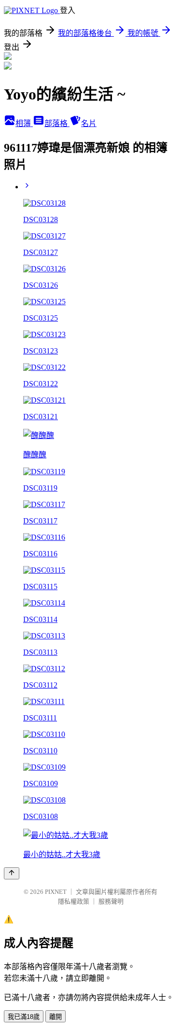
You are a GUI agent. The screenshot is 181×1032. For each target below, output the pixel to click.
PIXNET (56, 891)
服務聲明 (111, 901)
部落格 (57, 123)
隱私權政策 (73, 901)
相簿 (24, 123)
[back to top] (11, 873)
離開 (55, 1016)
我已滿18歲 (24, 1016)
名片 (89, 123)
